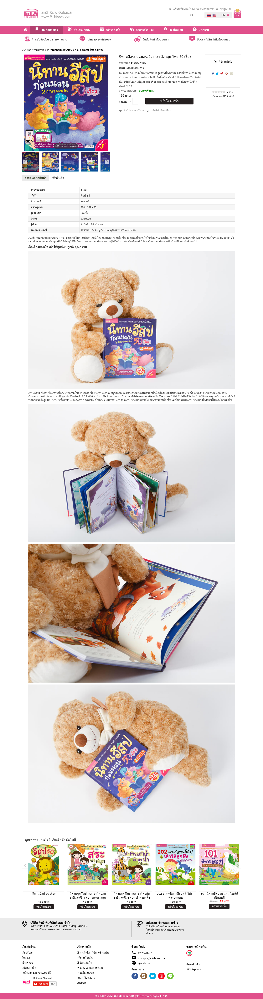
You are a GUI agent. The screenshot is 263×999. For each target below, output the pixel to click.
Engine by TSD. (160, 996)
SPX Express (193, 969)
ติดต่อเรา (26, 957)
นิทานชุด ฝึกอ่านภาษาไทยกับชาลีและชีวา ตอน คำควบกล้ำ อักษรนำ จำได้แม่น (131, 895)
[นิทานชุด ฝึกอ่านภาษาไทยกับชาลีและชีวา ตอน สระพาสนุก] (87, 864)
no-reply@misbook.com (152, 958)
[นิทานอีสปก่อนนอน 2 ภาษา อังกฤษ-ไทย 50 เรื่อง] (30, 162)
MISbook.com (119, 996)
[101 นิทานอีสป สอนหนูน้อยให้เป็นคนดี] (219, 864)
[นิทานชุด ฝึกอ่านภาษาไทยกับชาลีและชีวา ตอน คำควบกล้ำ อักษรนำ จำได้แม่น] (131, 864)
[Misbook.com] (58, 13)
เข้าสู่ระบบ (225, 9)
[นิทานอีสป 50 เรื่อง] (43, 864)
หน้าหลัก (26, 50)
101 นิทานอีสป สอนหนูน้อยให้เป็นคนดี (219, 895)
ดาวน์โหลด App (85, 972)
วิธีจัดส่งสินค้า (84, 962)
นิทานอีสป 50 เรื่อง (43, 893)
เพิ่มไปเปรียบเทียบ (161, 110)
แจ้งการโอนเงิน (85, 957)
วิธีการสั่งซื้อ (225, 61)
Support (81, 982)
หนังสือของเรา (41, 50)
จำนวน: (123, 101)
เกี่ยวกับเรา (28, 952)
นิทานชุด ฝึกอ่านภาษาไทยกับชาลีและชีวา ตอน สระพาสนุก (88, 895)
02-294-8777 (145, 953)
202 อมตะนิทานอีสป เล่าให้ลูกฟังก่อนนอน (175, 895)
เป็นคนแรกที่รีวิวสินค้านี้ (223, 96)
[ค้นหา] (192, 15)
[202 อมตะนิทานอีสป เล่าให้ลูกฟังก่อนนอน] (175, 864)
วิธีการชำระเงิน (100, 952)
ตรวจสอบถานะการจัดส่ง (90, 967)
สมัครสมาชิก (207, 9)
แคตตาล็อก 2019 (86, 977)
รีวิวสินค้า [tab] (58, 178)
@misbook (144, 963)
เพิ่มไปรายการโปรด (133, 110)
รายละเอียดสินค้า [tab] (35, 178)
